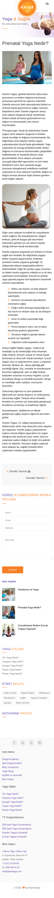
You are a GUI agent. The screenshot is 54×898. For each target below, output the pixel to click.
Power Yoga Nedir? (12, 673)
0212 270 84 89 (11, 863)
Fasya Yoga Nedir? (12, 669)
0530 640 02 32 (12, 867)
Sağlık (23, 698)
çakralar (7, 703)
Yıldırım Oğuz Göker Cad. (14, 851)
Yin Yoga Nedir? (10, 657)
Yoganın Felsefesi (39, 698)
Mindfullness (9, 698)
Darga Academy (10, 759)
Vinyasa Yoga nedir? (12, 661)
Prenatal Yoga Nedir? (25, 43)
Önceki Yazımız (18, 471)
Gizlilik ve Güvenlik (12, 775)
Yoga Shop (8, 771)
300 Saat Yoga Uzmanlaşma (16, 828)
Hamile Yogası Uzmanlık (14, 832)
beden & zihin (10, 693)
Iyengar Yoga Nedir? (12, 665)
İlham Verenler (22, 703)
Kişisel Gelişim (27, 693)
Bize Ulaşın (8, 779)
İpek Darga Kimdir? (12, 763)
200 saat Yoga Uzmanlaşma (16, 824)
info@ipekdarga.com (12, 871)
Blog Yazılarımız (10, 767)
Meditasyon (44, 693)
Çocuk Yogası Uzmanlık (14, 836)
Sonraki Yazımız (35, 477)
